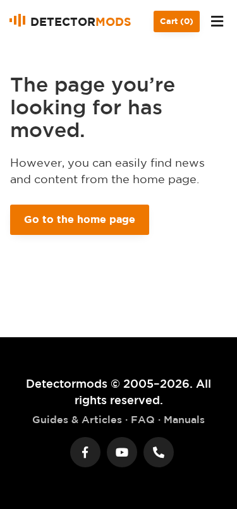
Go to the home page (79, 219)
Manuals (184, 419)
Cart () (176, 21)
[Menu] (217, 21)
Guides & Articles (77, 419)
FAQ (143, 419)
